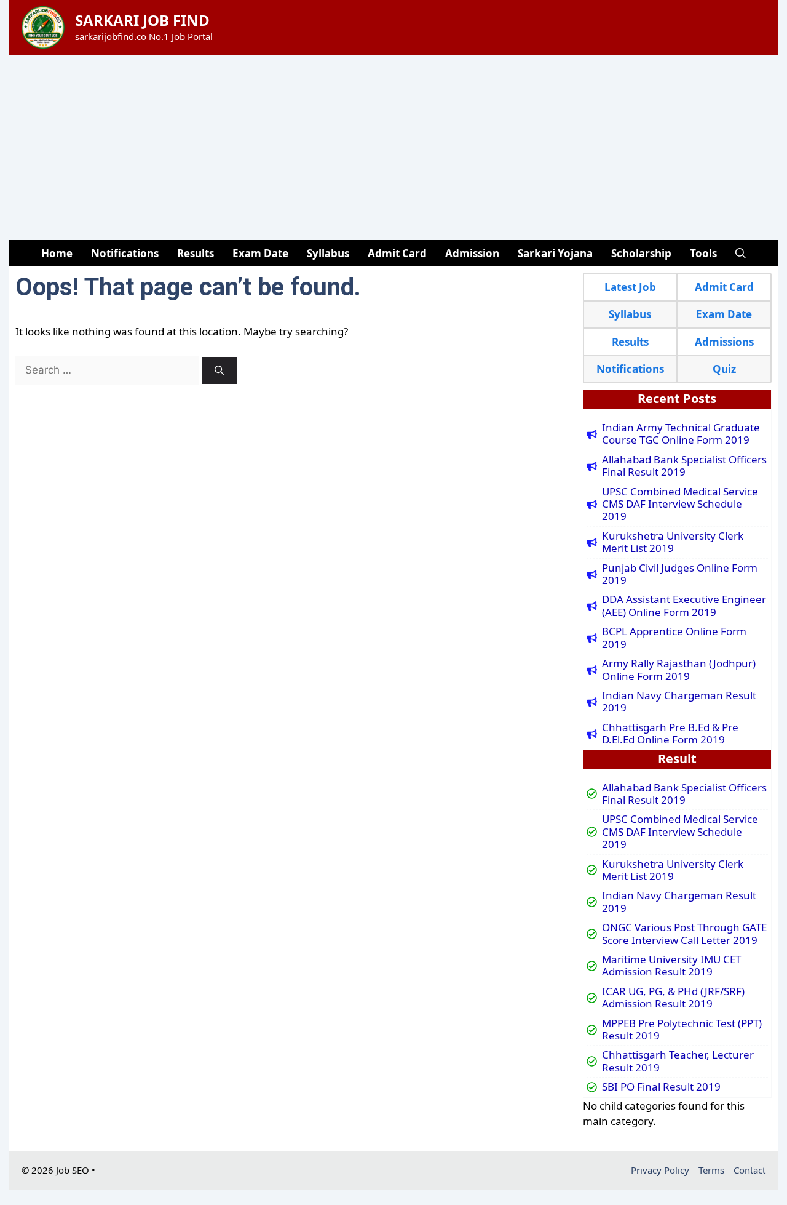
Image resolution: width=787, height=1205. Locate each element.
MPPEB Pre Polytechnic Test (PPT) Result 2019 (682, 1030)
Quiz (724, 369)
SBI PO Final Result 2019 (661, 1087)
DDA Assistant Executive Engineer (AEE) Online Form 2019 (684, 606)
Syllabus (328, 253)
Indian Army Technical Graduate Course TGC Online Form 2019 (681, 434)
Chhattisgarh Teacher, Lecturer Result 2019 (678, 1061)
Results (195, 253)
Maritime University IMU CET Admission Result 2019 (671, 966)
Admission (472, 253)
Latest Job (630, 287)
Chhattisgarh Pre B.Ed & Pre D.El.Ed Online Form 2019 (670, 734)
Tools (703, 253)
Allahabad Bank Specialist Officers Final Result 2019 (684, 466)
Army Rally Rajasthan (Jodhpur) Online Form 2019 (679, 670)
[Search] (219, 371)
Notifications (125, 253)
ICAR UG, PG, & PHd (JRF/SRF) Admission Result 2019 (673, 998)
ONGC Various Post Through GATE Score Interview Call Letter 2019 (684, 934)
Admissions (724, 342)
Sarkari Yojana (555, 253)
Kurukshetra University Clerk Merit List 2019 (672, 542)
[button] (740, 253)
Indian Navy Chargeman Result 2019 (679, 702)
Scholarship (641, 253)
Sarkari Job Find (142, 20)
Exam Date (260, 253)
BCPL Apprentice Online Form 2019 (674, 638)
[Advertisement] (393, 148)
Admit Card (397, 253)
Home (57, 253)
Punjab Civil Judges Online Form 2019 (679, 574)
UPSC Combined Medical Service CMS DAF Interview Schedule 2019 (680, 504)
